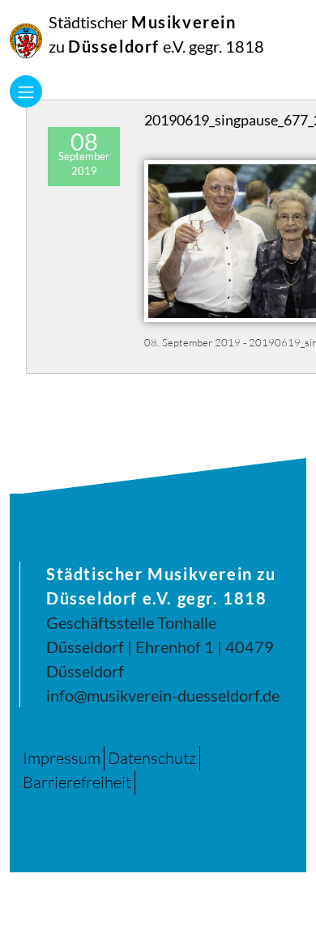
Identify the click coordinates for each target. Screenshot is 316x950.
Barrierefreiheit (77, 782)
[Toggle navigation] (26, 91)
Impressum (61, 758)
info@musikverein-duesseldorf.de (163, 695)
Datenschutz (152, 758)
